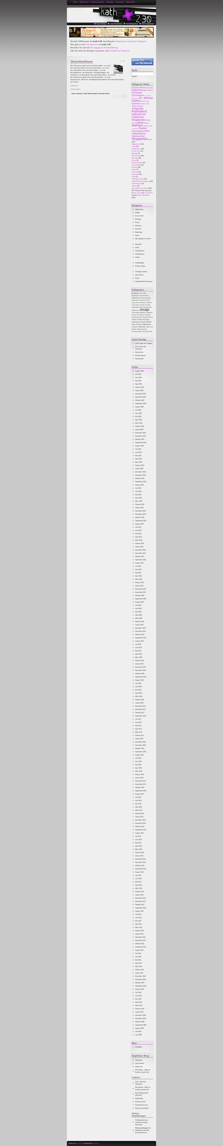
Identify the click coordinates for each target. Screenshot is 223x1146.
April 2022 (138, 537)
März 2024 (138, 462)
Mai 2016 (138, 765)
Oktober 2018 (139, 673)
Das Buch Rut (147, 331)
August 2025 (139, 407)
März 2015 (138, 810)
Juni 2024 (138, 452)
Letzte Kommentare (116, 24)
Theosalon (138, 1060)
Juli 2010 (138, 992)
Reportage (135, 174)
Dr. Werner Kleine (142, 99)
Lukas (140, 122)
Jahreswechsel (142, 329)
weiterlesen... (74, 86)
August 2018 (139, 680)
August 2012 (139, 911)
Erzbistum (135, 295)
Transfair (142, 300)
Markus (146, 123)
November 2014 (140, 823)
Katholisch (139, 111)
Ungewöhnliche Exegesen (140, 181)
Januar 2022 (139, 547)
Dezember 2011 (140, 937)
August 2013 (139, 872)
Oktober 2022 (139, 517)
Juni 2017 (138, 722)
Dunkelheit (142, 322)
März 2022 (138, 540)
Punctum (135, 172)
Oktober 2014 (139, 826)
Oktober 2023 (139, 478)
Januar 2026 (139, 390)
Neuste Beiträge (101, 24)
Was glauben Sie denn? (140, 188)
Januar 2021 (139, 586)
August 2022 (139, 524)
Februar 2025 (139, 426)
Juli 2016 (138, 758)
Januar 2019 (139, 664)
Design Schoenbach (142, 1108)
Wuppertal (139, 139)
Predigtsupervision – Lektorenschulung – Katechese (142, 1122)
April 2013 (138, 885)
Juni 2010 (138, 996)
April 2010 (138, 1002)
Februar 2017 (139, 735)
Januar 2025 (139, 429)
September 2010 (140, 986)
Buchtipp (135, 153)
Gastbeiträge (136, 165)
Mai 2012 (138, 921)
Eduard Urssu (144, 101)
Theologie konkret (104, 93)
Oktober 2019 (139, 634)
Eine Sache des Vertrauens (140, 348)
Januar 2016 (139, 778)
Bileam (143, 302)
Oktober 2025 (139, 400)
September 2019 (140, 638)
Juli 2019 (138, 644)
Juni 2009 (138, 1035)
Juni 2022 (138, 530)
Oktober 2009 (139, 1022)
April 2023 (138, 498)
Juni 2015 (138, 800)
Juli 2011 (138, 953)
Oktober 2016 (139, 748)
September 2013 (140, 869)
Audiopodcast (136, 149)
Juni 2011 (138, 957)
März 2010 (138, 1005)
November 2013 (140, 862)
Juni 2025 (138, 413)
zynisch (138, 302)
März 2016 (138, 771)
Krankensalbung (145, 298)
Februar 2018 (139, 699)
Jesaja (140, 106)
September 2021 (140, 560)
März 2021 (138, 579)
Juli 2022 (138, 527)
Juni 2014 (138, 839)
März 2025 (138, 423)
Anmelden (138, 1047)
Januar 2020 (139, 625)
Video (147, 131)
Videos (134, 186)
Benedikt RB (80, 1143)
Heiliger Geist (144, 104)
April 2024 (138, 459)
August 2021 (139, 563)
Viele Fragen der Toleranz (143, 343)
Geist (140, 317)
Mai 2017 (138, 726)
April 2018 (138, 693)
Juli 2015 (138, 797)
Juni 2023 (138, 491)
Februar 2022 (139, 543)
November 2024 (140, 436)
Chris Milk (142, 293)
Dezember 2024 (140, 433)
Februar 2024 (139, 465)
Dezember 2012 (140, 898)
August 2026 (139, 371)
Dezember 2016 (140, 742)
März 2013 (138, 888)
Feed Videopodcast (132, 24)
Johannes (138, 108)
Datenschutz (130, 2)
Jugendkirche (136, 307)
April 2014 (138, 846)
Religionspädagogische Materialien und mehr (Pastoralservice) (143, 1130)
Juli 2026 (138, 374)
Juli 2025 (138, 410)
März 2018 (138, 696)
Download (109, 2)
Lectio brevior (139, 1063)
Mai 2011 (138, 960)
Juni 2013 (138, 878)
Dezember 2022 (140, 511)
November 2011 (140, 940)
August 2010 (139, 989)
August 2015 (139, 794)
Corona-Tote (136, 315)
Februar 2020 (139, 621)
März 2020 (138, 618)
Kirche (147, 120)
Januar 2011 (139, 973)
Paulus (143, 128)
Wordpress (96, 1143)
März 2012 (138, 927)
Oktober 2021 (139, 556)
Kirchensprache (146, 307)
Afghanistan (146, 324)
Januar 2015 (139, 817)
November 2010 (140, 979)
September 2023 (140, 481)
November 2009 (140, 1018)
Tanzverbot (135, 312)
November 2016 (140, 745)
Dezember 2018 (140, 667)
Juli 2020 (138, 605)
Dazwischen (139, 352)
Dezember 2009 (140, 1015)
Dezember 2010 (140, 976)
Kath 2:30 (78, 11)
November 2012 (140, 901)
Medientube (139, 1098)
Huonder (145, 317)
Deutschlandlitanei (82, 61)
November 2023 (140, 475)
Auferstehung (138, 90)
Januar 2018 (139, 703)
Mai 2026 (138, 381)
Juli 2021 (138, 566)
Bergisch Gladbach (146, 312)
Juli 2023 (138, 488)
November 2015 (140, 784)
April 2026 (138, 384)
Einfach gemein (140, 355)
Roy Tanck (137, 193)
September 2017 (140, 716)
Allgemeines (136, 144)
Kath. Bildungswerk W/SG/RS (141, 1094)
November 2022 (140, 514)
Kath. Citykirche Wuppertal (140, 1083)
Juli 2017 (138, 719)
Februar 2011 (139, 970)
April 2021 (138, 576)
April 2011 (138, 963)
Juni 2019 (138, 647)
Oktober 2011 (139, 944)
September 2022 (140, 521)
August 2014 (139, 833)
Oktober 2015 (139, 787)
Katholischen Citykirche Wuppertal (131, 41)
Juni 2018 (138, 686)
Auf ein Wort (149, 87)
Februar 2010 (139, 1009)
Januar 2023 (139, 508)
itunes (134, 106)
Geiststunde (139, 359)
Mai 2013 (138, 882)
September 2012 (140, 908)
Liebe (133, 123)
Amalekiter (135, 293)
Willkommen (84, 2)
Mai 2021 (138, 573)
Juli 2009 (138, 1031)
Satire (134, 176)
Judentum (141, 327)
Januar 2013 (139, 895)
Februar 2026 (139, 387)
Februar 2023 (139, 504)
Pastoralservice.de (141, 1105)
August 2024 (139, 446)
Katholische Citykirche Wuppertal (139, 117)
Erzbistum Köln (140, 1102)
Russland (135, 331)
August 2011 (139, 950)
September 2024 (140, 442)
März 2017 (138, 732)
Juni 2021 (138, 569)
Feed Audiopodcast (148, 24)
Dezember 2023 (140, 472)
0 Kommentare (75, 89)
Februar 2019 (139, 660)
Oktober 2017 (139, 712)
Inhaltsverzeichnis (97, 2)
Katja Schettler (137, 324)
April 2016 (138, 768)
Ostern (146, 126)
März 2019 (138, 657)
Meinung (134, 167)
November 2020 (140, 592)
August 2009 (139, 1028)
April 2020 (138, 615)
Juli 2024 (138, 449)
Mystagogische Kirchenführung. (104, 47)
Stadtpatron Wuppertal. (120, 51)
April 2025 (138, 420)
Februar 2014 (139, 852)
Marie (140, 331)
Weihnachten (138, 136)
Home (75, 2)
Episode (136, 103)
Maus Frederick (145, 315)
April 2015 (138, 807)
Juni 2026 (138, 377)
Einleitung (135, 317)
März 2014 (138, 849)
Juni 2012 (138, 917)
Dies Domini (136, 156)
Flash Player (142, 195)
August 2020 (139, 602)
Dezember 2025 (140, 394)
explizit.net (139, 1066)
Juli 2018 (138, 683)
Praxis (134, 169)
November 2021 (140, 553)
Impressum (120, 2)
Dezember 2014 (140, 820)
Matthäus (137, 125)
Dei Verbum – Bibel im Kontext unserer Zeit (142, 1071)
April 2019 (138, 654)
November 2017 (140, 709)
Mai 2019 (138, 651)
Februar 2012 (139, 930)
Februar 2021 (139, 582)
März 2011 (138, 966)
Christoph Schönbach (138, 94)
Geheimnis (135, 310)
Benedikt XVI (149, 90)
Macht (149, 322)
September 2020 (140, 599)
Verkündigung (137, 131)
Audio (134, 146)
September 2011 (140, 947)
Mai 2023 (138, 494)
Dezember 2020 (140, 589)
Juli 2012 (138, 914)
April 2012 (138, 924)
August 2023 (139, 485)
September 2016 (140, 752)
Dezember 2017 (140, 706)
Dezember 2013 (140, 859)
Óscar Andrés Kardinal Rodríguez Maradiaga (142, 319)
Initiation (134, 327)
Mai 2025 (138, 416)
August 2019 (139, 641)
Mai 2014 (138, 843)
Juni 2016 (138, 761)
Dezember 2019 (140, 628)
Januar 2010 (139, 1012)
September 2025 (140, 403)
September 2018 (140, 677)
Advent (142, 88)
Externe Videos (137, 162)
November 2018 (140, 670)
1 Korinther (135, 88)
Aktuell (149, 139)
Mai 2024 (138, 455)
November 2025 (140, 397)
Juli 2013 (138, 875)
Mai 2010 (138, 999)
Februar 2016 (139, 774)
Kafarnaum (135, 300)
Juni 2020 (138, 608)
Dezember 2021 (140, 550)
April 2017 (138, 729)
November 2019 (140, 631)
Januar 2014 (139, 856)
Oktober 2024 (139, 439)
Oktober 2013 (139, 865)
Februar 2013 (139, 891)
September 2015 (140, 791)
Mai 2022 (138, 534)
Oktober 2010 (139, 983)
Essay (134, 160)
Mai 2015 (138, 804)
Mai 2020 (138, 612)
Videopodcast (91, 44)
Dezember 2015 (140, 781)
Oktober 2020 (139, 595)
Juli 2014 (138, 836)
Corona (147, 95)
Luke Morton (148, 193)
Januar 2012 (139, 934)
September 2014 (140, 830)
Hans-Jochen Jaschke (142, 305)
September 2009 (140, 1025)
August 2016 (139, 755)
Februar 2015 (139, 813)
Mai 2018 (138, 690)
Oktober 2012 (139, 904)
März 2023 (138, 501)
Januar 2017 (139, 739)
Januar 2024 (139, 468)
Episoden (135, 158)
